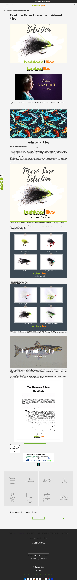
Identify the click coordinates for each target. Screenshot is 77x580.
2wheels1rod (9, 10)
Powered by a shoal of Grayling (38, 567)
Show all (38, 518)
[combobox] (61, 4)
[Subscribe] (48, 552)
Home (5, 10)
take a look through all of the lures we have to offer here (35, 442)
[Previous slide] (2, 1)
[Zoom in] (12, 480)
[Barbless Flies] (38, 6)
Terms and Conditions (44, 555)
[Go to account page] (72, 4)
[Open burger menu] (74, 7)
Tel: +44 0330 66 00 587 (38, 542)
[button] (62, 4)
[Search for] (69, 4)
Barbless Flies (41, 566)
